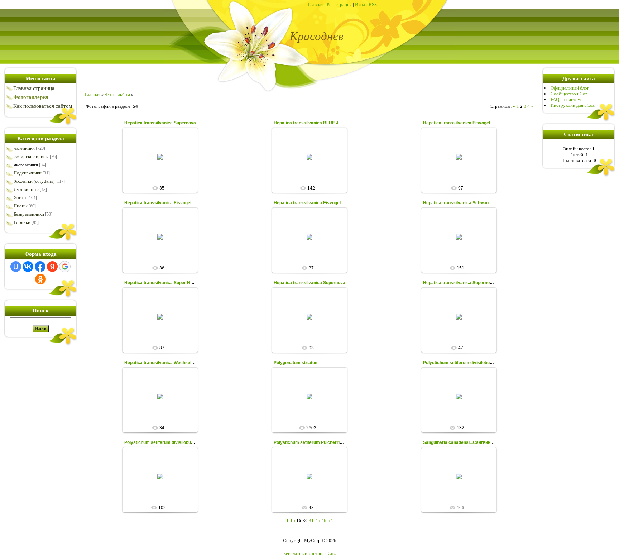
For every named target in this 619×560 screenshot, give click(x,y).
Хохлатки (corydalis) (34, 181)
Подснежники (28, 173)
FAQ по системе (566, 99)
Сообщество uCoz (569, 93)
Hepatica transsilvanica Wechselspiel (162, 362)
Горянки (22, 222)
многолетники (26, 165)
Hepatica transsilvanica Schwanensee (462, 202)
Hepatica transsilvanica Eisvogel (456, 122)
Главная (315, 4)
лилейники (24, 148)
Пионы (21, 206)
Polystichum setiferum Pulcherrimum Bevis (318, 442)
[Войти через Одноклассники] (40, 279)
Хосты (20, 197)
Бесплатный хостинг (303, 553)
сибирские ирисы (31, 156)
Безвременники (29, 214)
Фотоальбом (117, 94)
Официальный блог (570, 88)
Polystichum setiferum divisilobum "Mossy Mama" (474, 362)
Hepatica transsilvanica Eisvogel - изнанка (317, 202)
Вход (360, 4)
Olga (163, 170)
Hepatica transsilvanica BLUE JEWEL (312, 122)
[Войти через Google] (65, 266)
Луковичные (26, 189)
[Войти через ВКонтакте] (28, 266)
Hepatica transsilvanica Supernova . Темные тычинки (478, 282)
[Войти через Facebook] (40, 266)
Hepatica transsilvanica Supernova (160, 122)
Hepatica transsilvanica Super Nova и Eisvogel (172, 282)
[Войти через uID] (15, 266)
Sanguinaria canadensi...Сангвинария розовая (471, 442)
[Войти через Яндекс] (52, 266)
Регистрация (339, 4)
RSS (373, 4)
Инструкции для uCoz (573, 105)
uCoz (330, 553)
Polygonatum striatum (296, 362)
